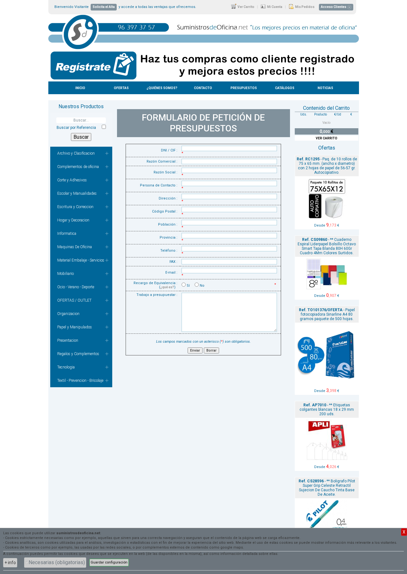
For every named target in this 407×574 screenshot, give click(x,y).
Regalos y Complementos (78, 354)
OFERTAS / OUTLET (74, 300)
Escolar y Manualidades (77, 193)
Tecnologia (66, 367)
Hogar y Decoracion (73, 220)
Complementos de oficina (78, 166)
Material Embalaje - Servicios (80, 260)
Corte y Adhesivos (72, 180)
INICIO (80, 88)
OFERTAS (121, 88)
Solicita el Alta (104, 7)
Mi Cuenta (274, 7)
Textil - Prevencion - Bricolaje (80, 380)
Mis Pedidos (304, 7)
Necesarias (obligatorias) (57, 562)
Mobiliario (65, 273)
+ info (10, 562)
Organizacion (68, 314)
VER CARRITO (326, 138)
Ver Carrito (245, 7)
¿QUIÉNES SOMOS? (162, 88)
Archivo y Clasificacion (76, 153)
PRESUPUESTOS (244, 88)
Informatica (66, 233)
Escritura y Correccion (75, 207)
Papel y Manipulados (74, 327)
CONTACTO (203, 88)
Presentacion (67, 340)
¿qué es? (167, 287)
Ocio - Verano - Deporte (75, 287)
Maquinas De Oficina (74, 247)
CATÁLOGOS (284, 88)
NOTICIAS (325, 88)
